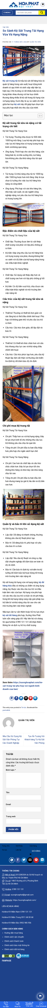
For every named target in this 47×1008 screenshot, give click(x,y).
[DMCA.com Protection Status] (8, 956)
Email (8, 804)
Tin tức (6, 27)
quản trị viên (35, 42)
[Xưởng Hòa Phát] (19, 4)
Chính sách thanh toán (14, 941)
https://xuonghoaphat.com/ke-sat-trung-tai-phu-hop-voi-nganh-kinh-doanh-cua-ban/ (23, 685)
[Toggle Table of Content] (39, 116)
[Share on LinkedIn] (35, 698)
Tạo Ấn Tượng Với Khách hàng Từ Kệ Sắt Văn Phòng (34, 739)
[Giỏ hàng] (43, 4)
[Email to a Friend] (26, 698)
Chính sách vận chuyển (14, 937)
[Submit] (42, 12)
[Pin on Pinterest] (30, 698)
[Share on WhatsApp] (12, 698)
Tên (7, 792)
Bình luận (11, 770)
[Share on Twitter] (21, 698)
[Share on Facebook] (16, 698)
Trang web (11, 816)
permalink (6, 710)
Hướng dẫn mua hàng (13, 933)
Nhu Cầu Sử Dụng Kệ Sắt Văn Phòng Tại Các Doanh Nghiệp (12, 739)
